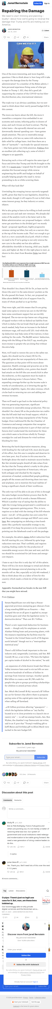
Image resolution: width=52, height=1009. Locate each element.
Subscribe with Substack (28, 964)
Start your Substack (21, 1002)
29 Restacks (31, 774)
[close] (45, 924)
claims (26, 537)
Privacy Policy (26, 975)
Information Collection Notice (30, 972)
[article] (26, 907)
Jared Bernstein (14, 29)
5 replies (13, 854)
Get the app (35, 1002)
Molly (9, 822)
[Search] (47, 890)
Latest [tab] (11, 891)
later (4, 521)
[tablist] (12, 800)
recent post (16, 166)
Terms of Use (37, 970)
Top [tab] (4, 891)
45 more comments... (10, 878)
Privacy (25, 998)
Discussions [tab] (20, 891)
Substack (16, 1006)
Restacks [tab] (17, 800)
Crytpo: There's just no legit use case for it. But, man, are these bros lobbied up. (19, 900)
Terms (31, 998)
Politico (40, 148)
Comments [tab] (7, 800)
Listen (46, 30)
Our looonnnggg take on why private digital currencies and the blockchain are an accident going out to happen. (20, 907)
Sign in (47, 3)
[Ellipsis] (49, 822)
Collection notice (40, 998)
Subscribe (38, 3)
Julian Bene (12, 862)
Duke (35, 253)
